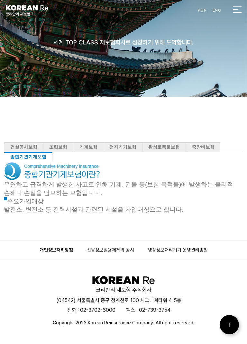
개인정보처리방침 (56, 250)
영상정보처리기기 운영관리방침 (178, 250)
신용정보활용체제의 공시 (110, 250)
